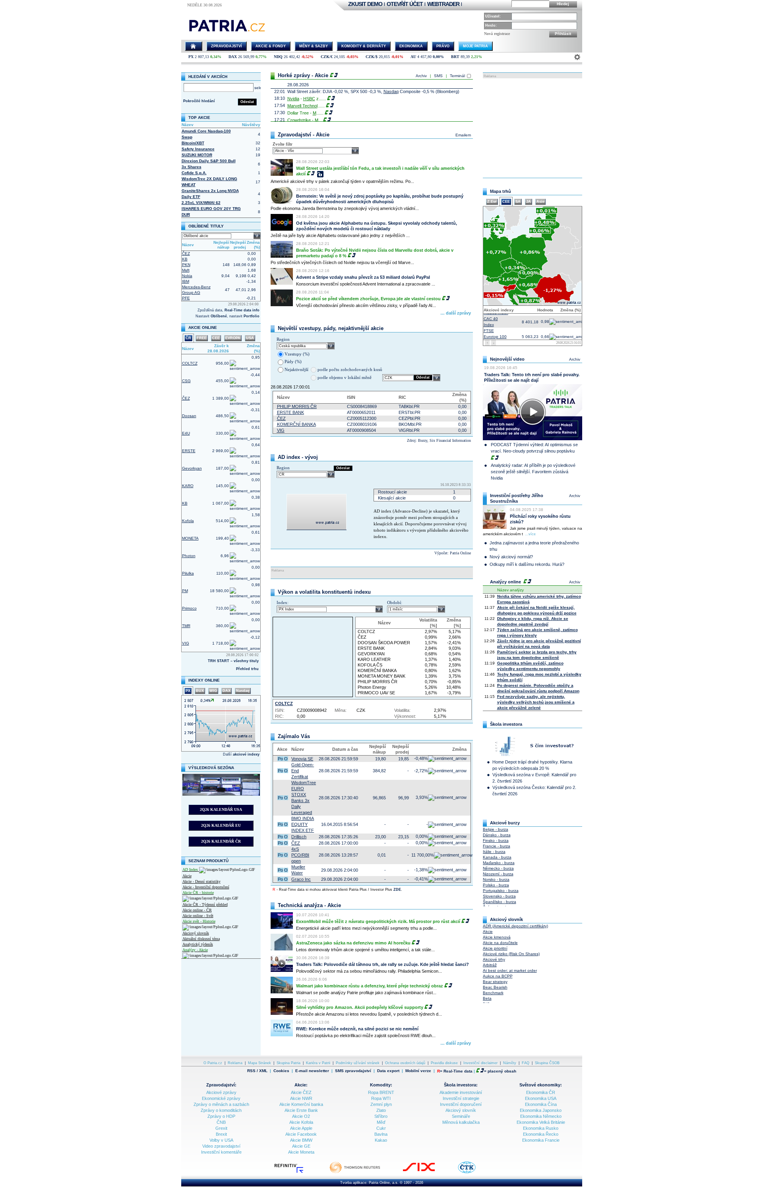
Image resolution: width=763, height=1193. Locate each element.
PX (191, 56)
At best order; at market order (510, 970)
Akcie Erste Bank (301, 1110)
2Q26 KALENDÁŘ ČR (221, 841)
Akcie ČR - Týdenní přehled (205, 904)
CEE (216, 338)
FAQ (525, 1063)
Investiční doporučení (461, 1104)
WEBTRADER (443, 4)
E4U (186, 433)
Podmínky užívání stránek (358, 1063)
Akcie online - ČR (197, 910)
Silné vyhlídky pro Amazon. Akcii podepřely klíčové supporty (359, 1007)
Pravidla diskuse (444, 1063)
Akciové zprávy (221, 1092)
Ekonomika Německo (541, 1116)
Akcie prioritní (495, 948)
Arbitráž (490, 965)
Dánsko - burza (497, 835)
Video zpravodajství (221, 1146)
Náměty (509, 1063)
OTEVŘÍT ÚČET (405, 4)
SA (518, 202)
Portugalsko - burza (501, 890)
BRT (455, 56)
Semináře (461, 1116)
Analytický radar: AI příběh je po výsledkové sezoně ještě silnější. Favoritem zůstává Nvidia (533, 471)
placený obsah (502, 1071)
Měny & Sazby (313, 46)
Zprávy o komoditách (221, 1110)
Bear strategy (495, 981)
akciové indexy (246, 754)
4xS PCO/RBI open (300, 855)
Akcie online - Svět (197, 915)
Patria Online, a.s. (384, 1183)
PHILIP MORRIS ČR (297, 406)
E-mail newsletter (312, 1071)
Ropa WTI (381, 1098)
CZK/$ (372, 56)
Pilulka (188, 573)
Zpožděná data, (211, 310)
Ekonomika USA (540, 1098)
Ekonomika (411, 46)
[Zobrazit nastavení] (577, 57)
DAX (233, 56)
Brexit (221, 1134)
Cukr (381, 1128)
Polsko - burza (496, 885)
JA (528, 202)
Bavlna (380, 1134)
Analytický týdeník (197, 944)
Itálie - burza (494, 851)
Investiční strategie (461, 1098)
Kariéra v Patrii (318, 1063)
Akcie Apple (301, 1128)
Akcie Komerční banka (301, 1104)
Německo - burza (498, 868)
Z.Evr (492, 202)
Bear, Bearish (495, 987)
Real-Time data (458, 1071)
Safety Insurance (198, 149)
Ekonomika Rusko (540, 1128)
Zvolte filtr (282, 144)
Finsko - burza (496, 840)
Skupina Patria (288, 1063)
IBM (185, 281)
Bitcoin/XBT (193, 143)
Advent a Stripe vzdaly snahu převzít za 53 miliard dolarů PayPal (363, 277)
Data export (388, 1071)
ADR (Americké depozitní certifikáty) (515, 926)
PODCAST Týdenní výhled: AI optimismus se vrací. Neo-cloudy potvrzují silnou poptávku (534, 447)
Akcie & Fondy (271, 46)
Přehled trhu (247, 669)
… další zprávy (455, 313)
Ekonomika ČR (540, 1092)
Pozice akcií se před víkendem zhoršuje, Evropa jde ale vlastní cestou (368, 298)
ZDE (397, 890)
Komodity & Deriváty (363, 46)
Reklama (235, 1063)
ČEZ (186, 253)
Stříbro (380, 1116)
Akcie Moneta (301, 1152)
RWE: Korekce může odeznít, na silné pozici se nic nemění (357, 1028)
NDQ (278, 56)
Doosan (189, 416)
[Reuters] (363, 1172)
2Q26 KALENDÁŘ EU (221, 825)
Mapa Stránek (259, 1063)
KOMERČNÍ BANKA (296, 424)
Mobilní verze (418, 1071)
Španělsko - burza (499, 902)
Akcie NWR (301, 1098)
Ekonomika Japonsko (541, 1110)
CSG (186, 381)
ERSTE (189, 451)
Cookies (281, 1071)
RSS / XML (257, 1071)
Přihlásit (563, 33)
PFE (186, 298)
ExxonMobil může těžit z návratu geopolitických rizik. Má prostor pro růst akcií (378, 921)
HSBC (309, 98)
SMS (438, 76)
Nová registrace (497, 33)
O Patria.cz (212, 1063)
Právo (442, 46)
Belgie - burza (495, 829)
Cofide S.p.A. (194, 173)
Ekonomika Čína (541, 1104)
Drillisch (298, 836)
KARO (188, 486)
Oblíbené (219, 316)
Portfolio (251, 316)
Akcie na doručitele (500, 942)
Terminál (457, 76)
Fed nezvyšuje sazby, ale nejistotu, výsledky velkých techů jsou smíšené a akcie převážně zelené (536, 702)
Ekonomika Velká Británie (541, 1122)
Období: (394, 602)
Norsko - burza (496, 879)
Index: (283, 602)
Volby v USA (221, 1140)
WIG (213, 691)
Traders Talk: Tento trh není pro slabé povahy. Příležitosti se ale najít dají (531, 377)
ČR (188, 338)
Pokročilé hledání (199, 101)
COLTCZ (190, 363)
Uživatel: (493, 16)
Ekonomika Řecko (540, 1134)
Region (283, 339)
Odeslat (247, 102)
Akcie (187, 876)
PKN (186, 264)
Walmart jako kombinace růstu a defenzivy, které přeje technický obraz (369, 985)
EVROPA (232, 338)
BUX (200, 691)
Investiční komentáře (221, 1152)
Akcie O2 (301, 1116)
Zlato (381, 1110)
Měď (381, 1122)
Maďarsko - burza (499, 863)
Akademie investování (461, 1092)
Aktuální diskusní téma (201, 939)
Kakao (381, 1140)
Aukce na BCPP (498, 976)
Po (280, 758)
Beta (487, 998)
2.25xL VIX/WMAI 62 (201, 202)
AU (413, 56)
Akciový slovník (195, 933)
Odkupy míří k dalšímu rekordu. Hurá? (527, 564)
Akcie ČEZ (301, 1092)
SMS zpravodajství (353, 1071)
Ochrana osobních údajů (405, 1063)
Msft (186, 270)
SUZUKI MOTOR (197, 155)
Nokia (187, 276)
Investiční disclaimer (480, 1063)
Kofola (188, 521)
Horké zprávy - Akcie (303, 75)
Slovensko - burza (499, 896)
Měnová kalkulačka (461, 1122)
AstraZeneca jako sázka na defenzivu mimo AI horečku (353, 942)
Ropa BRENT (381, 1092)
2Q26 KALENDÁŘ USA (221, 809)
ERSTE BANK (290, 412)
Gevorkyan (192, 468)
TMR (186, 626)
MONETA (190, 538)
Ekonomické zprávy (221, 1098)
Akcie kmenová (497, 937)
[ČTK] (475, 1172)
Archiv (421, 76)
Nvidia (293, 98)
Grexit (221, 1128)
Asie (540, 202)
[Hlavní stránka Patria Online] (193, 46)
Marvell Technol (302, 105)
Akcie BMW (301, 1140)
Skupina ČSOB (547, 1063)
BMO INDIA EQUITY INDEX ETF (302, 824)
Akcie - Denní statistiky (201, 881)
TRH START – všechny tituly (233, 661)
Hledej (563, 4)
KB (185, 259)
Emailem (463, 135)
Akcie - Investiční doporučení (205, 887)
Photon (189, 556)
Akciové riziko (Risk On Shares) (511, 954)
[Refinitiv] (297, 1172)
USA (250, 338)
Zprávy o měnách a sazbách (221, 1104)
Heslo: (491, 25)
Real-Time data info (242, 310)
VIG (185, 643)
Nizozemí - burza (498, 874)
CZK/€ (327, 56)
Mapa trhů (500, 191)
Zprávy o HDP (221, 1116)
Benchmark (493, 993)
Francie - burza (496, 846)
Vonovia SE (302, 758)
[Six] (426, 1172)
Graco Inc (301, 879)
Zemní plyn (381, 1104)
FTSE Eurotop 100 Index (495, 332)
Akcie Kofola (301, 1122)
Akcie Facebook (301, 1134)
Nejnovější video (507, 359)
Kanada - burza (497, 857)
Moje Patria (475, 46)
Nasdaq (243, 691)
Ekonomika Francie (541, 1140)
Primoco (189, 608)
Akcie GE (301, 1146)
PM (185, 591)
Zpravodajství (226, 46)
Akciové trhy (494, 959)
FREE (202, 338)
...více (530, 534)
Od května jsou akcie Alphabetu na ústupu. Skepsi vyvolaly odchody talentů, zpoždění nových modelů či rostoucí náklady (376, 226)
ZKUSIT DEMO (365, 4)
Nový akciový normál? (511, 556)
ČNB (221, 1122)
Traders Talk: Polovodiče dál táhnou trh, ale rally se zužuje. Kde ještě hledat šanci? (382, 964)
